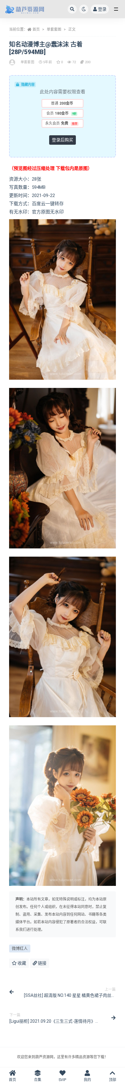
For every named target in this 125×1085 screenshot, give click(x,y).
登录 (102, 9)
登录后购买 (62, 139)
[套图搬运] (12, 62)
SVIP (62, 1080)
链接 (41, 963)
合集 (37, 1080)
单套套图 (54, 29)
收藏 (21, 963)
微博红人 (20, 948)
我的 (87, 1080)
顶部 (112, 1080)
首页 (36, 29)
